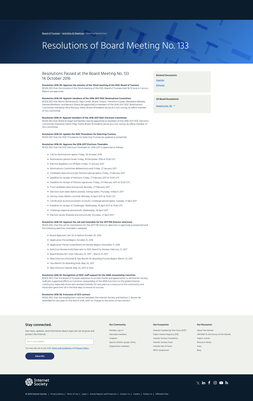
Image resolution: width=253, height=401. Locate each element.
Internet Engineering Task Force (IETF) (169, 330)
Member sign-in (116, 330)
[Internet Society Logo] (37, 382)
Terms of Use (72, 394)
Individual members (118, 334)
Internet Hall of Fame (162, 346)
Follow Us (147, 394)
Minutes (160, 85)
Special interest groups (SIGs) (122, 342)
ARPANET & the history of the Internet (214, 334)
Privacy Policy (82, 348)
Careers (136, 394)
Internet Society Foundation (165, 338)
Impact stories (203, 338)
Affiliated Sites (161, 394)
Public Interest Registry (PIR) (166, 334)
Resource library (204, 342)
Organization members (119, 346)
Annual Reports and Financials (103, 394)
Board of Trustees (51, 34)
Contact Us (125, 394)
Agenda (160, 80)
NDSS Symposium (161, 350)
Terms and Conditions (62, 348)
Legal (84, 394)
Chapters (113, 338)
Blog (199, 350)
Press (199, 346)
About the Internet (205, 330)
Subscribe (39, 356)
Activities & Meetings (73, 34)
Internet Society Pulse (163, 342)
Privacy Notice (57, 394)
